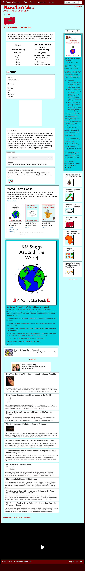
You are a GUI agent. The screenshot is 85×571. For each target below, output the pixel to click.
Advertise (19, 561)
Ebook (11, 227)
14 (38, 232)
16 (41, 232)
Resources (27, 561)
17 (42, 232)
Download (10, 162)
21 (24, 234)
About (4, 561)
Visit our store (11, 201)
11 (34, 232)
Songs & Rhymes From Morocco (17, 27)
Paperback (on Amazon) (13, 230)
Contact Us (11, 561)
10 (32, 232)
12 (35, 232)
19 (21, 234)
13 (37, 232)
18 (20, 234)
